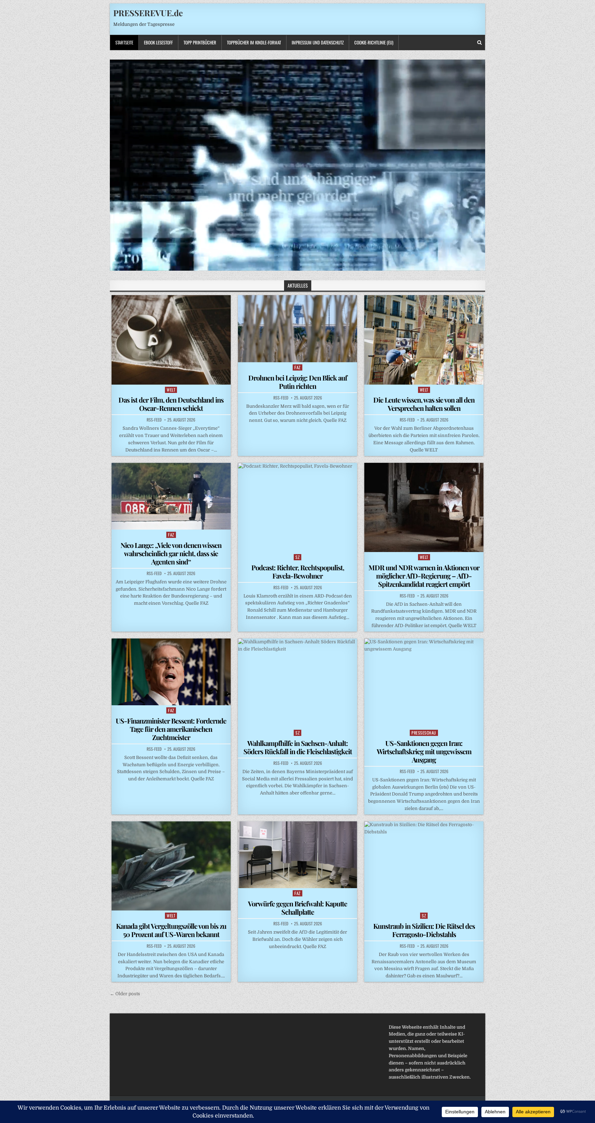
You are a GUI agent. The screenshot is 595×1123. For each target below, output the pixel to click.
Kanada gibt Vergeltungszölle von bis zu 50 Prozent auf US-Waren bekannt (171, 930)
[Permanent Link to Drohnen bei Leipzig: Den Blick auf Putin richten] (297, 328)
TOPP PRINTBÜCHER (200, 42)
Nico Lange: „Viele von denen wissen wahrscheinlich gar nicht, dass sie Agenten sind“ (171, 553)
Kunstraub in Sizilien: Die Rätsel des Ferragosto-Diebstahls (424, 930)
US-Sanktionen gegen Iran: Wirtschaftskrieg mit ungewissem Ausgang (424, 751)
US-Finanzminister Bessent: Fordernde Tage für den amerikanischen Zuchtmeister (171, 729)
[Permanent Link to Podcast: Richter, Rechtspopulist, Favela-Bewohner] (297, 507)
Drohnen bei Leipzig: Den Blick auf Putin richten (297, 382)
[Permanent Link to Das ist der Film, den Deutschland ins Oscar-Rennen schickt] (171, 339)
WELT (171, 390)
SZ (297, 557)
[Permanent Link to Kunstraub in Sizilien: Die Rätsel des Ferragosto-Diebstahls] (423, 866)
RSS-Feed (154, 420)
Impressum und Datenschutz (318, 42)
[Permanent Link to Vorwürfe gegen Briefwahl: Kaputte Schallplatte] (297, 854)
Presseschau (423, 733)
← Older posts (125, 993)
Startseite (124, 42)
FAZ (297, 367)
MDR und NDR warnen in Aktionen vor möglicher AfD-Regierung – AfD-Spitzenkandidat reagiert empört (423, 576)
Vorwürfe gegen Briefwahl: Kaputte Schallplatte (297, 907)
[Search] (479, 42)
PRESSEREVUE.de (148, 12)
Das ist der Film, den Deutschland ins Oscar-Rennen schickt (170, 404)
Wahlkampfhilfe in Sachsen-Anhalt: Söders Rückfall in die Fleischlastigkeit (297, 747)
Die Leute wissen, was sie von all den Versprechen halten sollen (423, 404)
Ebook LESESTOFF (158, 42)
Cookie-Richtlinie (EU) (373, 42)
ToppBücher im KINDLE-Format (254, 42)
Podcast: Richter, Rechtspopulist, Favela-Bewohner (297, 571)
